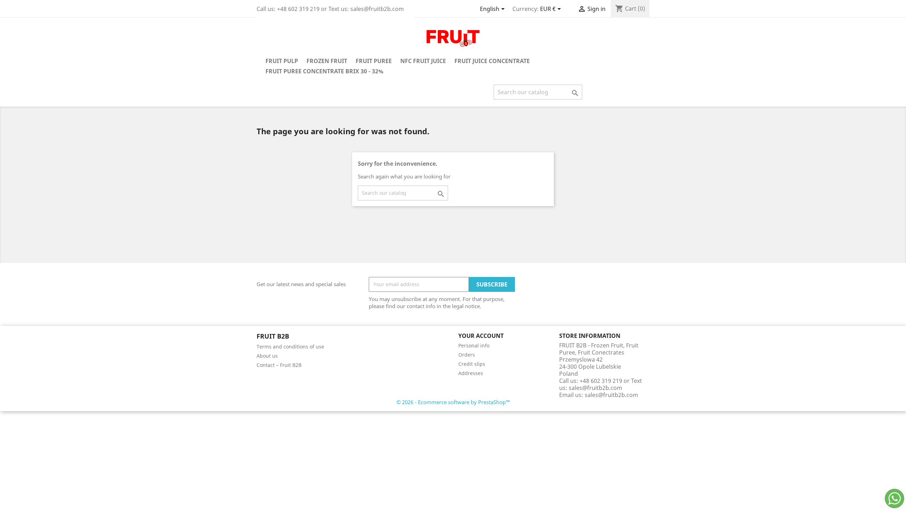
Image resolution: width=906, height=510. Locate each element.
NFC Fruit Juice (423, 61)
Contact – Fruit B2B (279, 365)
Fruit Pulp (281, 61)
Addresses (470, 373)
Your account (481, 336)
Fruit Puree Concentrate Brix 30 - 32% (324, 71)
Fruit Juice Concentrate (492, 61)
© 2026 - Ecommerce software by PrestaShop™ (453, 402)
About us (267, 355)
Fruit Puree (374, 61)
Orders (466, 354)
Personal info (473, 345)
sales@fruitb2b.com (611, 395)
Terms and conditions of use (290, 346)
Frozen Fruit (326, 61)
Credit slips (471, 364)
